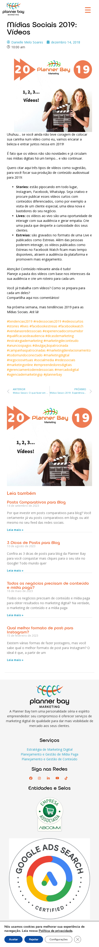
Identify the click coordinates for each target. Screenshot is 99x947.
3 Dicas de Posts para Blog (33, 542)
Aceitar (13, 939)
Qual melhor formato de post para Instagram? (40, 629)
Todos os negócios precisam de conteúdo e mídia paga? (48, 585)
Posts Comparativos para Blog (36, 501)
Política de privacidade (55, 931)
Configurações (59, 939)
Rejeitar (33, 939)
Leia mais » (15, 530)
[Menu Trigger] (88, 9)
